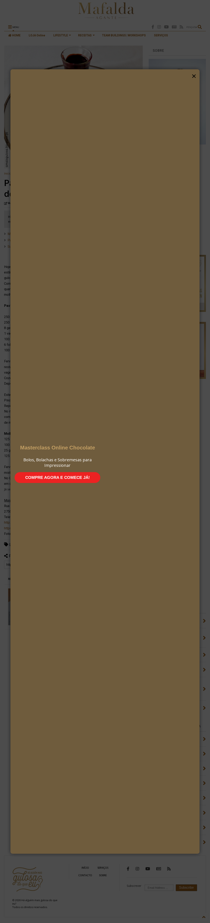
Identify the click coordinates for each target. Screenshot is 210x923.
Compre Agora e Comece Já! (57, 477)
